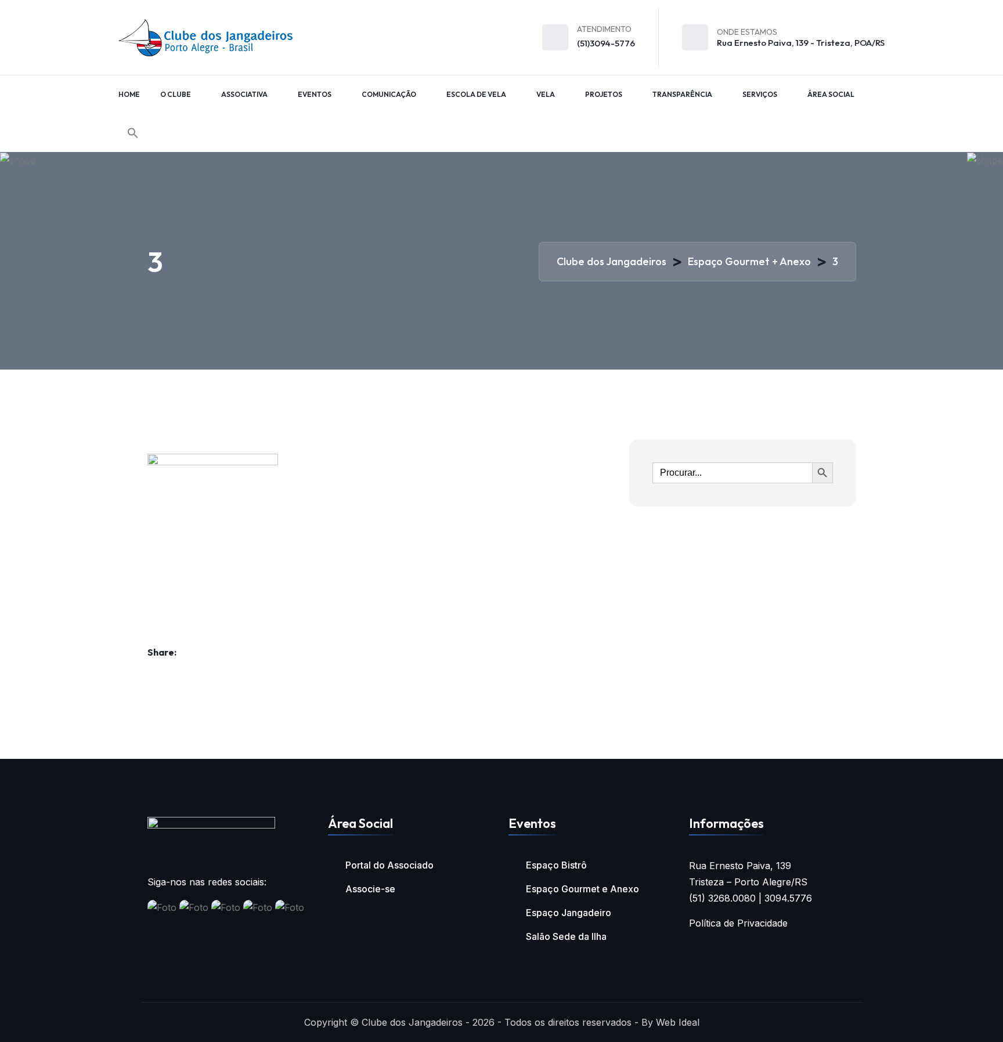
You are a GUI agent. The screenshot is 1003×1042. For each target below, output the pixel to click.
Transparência (682, 94)
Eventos (314, 94)
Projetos (603, 94)
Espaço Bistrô (556, 865)
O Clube (175, 94)
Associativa (244, 94)
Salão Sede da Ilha (566, 936)
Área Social (830, 94)
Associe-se (370, 889)
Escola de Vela (476, 94)
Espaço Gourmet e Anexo (582, 889)
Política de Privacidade (738, 923)
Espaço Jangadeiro (568, 912)
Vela (545, 94)
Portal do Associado (389, 865)
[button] (133, 133)
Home (129, 94)
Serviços (759, 94)
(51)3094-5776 (606, 43)
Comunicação (389, 94)
